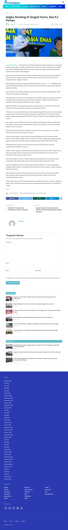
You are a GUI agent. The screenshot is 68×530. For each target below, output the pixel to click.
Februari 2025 (8, 422)
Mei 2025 (6, 415)
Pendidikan (28, 496)
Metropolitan (35, 6)
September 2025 (8, 405)
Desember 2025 (8, 398)
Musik (6, 498)
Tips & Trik (48, 489)
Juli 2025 (6, 410)
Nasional (27, 487)
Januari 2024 (7, 454)
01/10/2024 (20, 24)
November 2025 (8, 400)
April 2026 (6, 390)
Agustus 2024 (7, 437)
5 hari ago (16, 313)
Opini (60, 6)
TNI (46, 491)
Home (7, 6)
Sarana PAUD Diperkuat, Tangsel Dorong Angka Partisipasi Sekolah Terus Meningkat (36, 324)
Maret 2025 (7, 420)
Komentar (9, 242)
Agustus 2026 (7, 381)
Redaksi (13, 24)
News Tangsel (16, 6)
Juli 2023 (6, 469)
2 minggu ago (17, 325)
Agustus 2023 (7, 466)
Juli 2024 (6, 439)
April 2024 (6, 447)
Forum (11, 521)
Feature (6, 489)
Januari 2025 (7, 425)
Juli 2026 (6, 383)
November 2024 (8, 430)
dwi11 (7, 189)
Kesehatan (12, 12)
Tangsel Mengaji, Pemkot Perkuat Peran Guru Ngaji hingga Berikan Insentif (33, 304)
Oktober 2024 (7, 432)
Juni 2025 (6, 412)
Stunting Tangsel (41, 193)
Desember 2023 (8, 457)
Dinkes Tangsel (14, 193)
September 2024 (8, 435)
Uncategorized (49, 494)
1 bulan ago (17, 348)
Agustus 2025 (7, 407)
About (5, 521)
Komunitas (52, 6)
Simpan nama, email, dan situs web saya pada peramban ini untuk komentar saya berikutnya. (33, 278)
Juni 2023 (6, 471)
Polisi (26, 498)
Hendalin (48, 83)
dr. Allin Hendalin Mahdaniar (27, 193)
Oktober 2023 (7, 461)
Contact (17, 521)
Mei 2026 (6, 388)
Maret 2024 (7, 449)
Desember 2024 (8, 427)
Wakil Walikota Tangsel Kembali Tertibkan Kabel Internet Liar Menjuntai (33, 317)
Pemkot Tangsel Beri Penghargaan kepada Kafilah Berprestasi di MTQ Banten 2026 (35, 330)
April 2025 (6, 417)
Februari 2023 (8, 476)
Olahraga (27, 491)
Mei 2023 (6, 474)
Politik (44, 6)
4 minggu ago (17, 332)
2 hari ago (16, 300)
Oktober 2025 (7, 403)
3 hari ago (16, 305)
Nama (8, 263)
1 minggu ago (17, 319)
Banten (25, 6)
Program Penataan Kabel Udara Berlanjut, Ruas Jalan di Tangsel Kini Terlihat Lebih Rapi (36, 352)
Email (8, 270)
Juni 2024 (6, 442)
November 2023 (8, 459)
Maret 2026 (7, 393)
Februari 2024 (8, 452)
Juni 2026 (6, 385)
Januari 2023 (7, 479)
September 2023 (8, 464)
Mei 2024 (6, 444)
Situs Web (38, 270)
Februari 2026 (8, 395)
